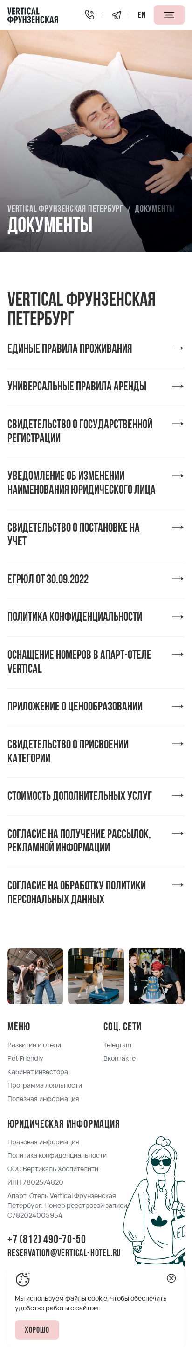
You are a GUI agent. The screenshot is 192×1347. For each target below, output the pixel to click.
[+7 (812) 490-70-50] (89, 15)
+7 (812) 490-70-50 (46, 1240)
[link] (96, 348)
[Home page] (32, 15)
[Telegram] (116, 15)
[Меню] (169, 15)
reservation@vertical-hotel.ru (64, 1253)
